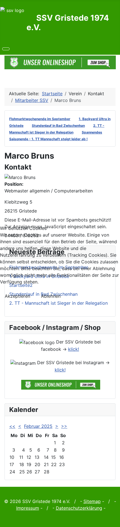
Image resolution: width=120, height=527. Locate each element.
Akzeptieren (17, 296)
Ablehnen (51, 296)
